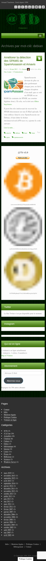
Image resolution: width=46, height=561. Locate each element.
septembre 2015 (9, 478)
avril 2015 (7, 480)
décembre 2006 (9, 514)
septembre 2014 (9, 483)
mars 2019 (7, 473)
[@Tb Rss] (19, 7)
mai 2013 (7, 501)
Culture (6, 441)
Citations (7, 438)
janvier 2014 (8, 486)
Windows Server (10, 462)
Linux (9, 72)
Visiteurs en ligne (10, 420)
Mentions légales (10, 414)
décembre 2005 (9, 524)
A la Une (7, 433)
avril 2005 (7, 535)
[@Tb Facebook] (39, 7)
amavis (8, 133)
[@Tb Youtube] (26, 7)
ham (25, 133)
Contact (6, 409)
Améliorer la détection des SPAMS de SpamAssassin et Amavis (19, 61)
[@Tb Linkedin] (29, 7)
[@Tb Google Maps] (22, 7)
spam (8, 137)
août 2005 (7, 530)
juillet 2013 (8, 496)
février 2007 (8, 509)
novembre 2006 (9, 517)
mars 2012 (7, 504)
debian (17, 133)
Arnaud (24, 69)
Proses (6, 454)
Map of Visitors (7, 355)
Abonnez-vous (13, 380)
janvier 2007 (8, 512)
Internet (6, 449)
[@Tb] (23, 18)
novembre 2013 (9, 491)
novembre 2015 (9, 475)
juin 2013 (7, 499)
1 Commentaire (18, 72)
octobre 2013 (8, 493)
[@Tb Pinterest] (33, 7)
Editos (6, 444)
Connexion (22, 28)
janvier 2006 (8, 522)
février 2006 (8, 519)
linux (33, 133)
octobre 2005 (8, 527)
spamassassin (18, 137)
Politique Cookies (10, 417)
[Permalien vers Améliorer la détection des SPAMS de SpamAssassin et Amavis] (13, 85)
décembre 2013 (9, 488)
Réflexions (7, 457)
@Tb (6, 431)
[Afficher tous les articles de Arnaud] (28, 69)
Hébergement (18, 546)
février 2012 (8, 506)
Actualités (7, 436)
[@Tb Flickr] (36, 7)
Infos (5, 412)
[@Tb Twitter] (43, 7)
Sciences (7, 459)
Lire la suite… (9, 127)
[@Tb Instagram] (15, 7)
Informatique (8, 446)
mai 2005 (7, 532)
